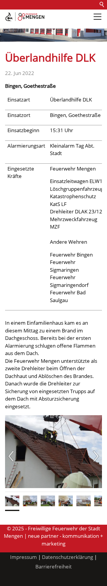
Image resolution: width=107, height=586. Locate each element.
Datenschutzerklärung (67, 557)
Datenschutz (69, 14)
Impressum (23, 557)
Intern (49, 23)
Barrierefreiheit (20, 23)
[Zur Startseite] (25, 16)
